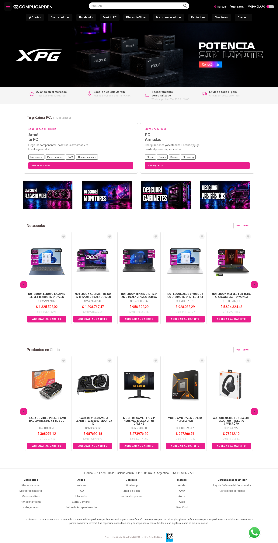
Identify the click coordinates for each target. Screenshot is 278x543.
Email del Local (131, 490)
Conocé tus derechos (232, 490)
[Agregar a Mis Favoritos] (63, 236)
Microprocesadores (169, 17)
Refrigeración (31, 507)
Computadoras (60, 17)
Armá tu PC (110, 17)
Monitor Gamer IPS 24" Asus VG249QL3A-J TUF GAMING (139, 420)
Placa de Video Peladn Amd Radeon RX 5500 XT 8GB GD (46, 419)
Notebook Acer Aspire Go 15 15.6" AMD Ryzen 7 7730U (93, 295)
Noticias (81, 485)
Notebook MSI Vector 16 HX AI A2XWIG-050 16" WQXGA (231, 295)
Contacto (243, 17)
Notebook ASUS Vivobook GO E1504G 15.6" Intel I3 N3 (185, 295)
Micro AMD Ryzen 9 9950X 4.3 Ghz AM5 (185, 419)
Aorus (182, 496)
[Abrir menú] (8, 6)
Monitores (221, 17)
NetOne (153, 537)
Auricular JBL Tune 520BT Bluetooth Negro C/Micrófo (231, 420)
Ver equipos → (157, 165)
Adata (182, 485)
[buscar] (185, 6)
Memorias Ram (31, 496)
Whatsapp (132, 485)
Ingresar (221, 6)
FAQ (81, 490)
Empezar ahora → (42, 165)
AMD (182, 490)
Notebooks (86, 17)
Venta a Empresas (132, 496)
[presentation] (23, 284)
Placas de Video (136, 17)
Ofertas (36, 17)
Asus (182, 501)
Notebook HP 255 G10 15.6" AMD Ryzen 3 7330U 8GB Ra (139, 295)
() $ (238, 6)
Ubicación (81, 496)
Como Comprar (81, 501)
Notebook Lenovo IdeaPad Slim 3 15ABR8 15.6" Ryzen (46, 295)
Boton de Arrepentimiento (81, 507)
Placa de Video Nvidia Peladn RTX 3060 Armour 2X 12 (93, 420)
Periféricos (198, 17)
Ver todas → (244, 226)
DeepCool (182, 507)
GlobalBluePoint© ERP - (124, 537)
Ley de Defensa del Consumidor (232, 485)
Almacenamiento (31, 501)
